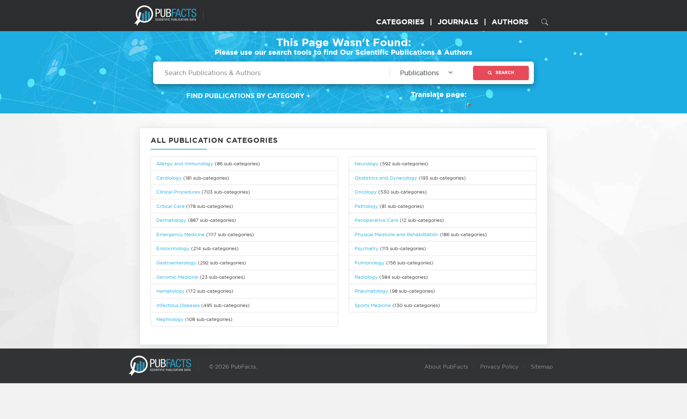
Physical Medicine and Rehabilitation (396, 234)
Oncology (366, 191)
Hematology (170, 290)
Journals (458, 22)
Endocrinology (173, 248)
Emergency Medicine (180, 234)
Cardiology (169, 177)
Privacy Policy (499, 367)
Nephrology (170, 319)
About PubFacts (446, 367)
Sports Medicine (374, 305)
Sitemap (542, 367)
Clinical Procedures (178, 191)
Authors (510, 22)
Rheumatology (371, 290)
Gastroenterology (176, 262)
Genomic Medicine (177, 276)
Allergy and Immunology (184, 163)
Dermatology (171, 220)
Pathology (366, 206)
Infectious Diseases (178, 305)
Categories (400, 22)
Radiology (366, 276)
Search (505, 72)
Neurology (367, 163)
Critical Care (170, 206)
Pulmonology (370, 262)
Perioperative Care (376, 220)
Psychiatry (367, 248)
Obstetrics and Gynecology (386, 177)
